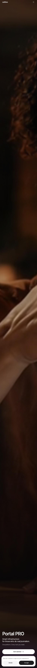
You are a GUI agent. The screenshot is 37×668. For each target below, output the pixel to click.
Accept (26, 662)
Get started (17, 652)
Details (11, 662)
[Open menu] (33, 2)
